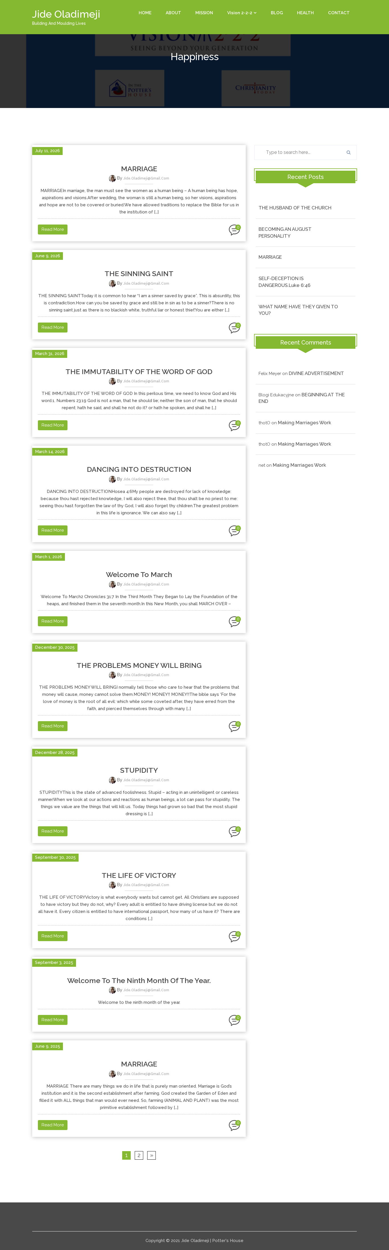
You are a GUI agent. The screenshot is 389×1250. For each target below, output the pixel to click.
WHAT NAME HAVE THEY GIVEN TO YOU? (298, 310)
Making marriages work (304, 422)
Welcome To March (139, 574)
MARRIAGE (139, 168)
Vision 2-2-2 (239, 12)
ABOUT (173, 12)
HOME (145, 12)
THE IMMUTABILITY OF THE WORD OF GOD (138, 371)
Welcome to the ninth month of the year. (139, 980)
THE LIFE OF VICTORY (139, 875)
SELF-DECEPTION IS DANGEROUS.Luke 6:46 (284, 282)
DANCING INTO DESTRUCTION (139, 469)
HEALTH (305, 12)
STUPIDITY (139, 770)
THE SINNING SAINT (139, 273)
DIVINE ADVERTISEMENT (316, 373)
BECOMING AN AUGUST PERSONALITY (285, 232)
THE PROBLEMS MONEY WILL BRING (139, 665)
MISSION (204, 12)
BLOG (277, 12)
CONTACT (339, 12)
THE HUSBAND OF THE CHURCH (295, 208)
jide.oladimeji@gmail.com (146, 178)
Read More (53, 229)
